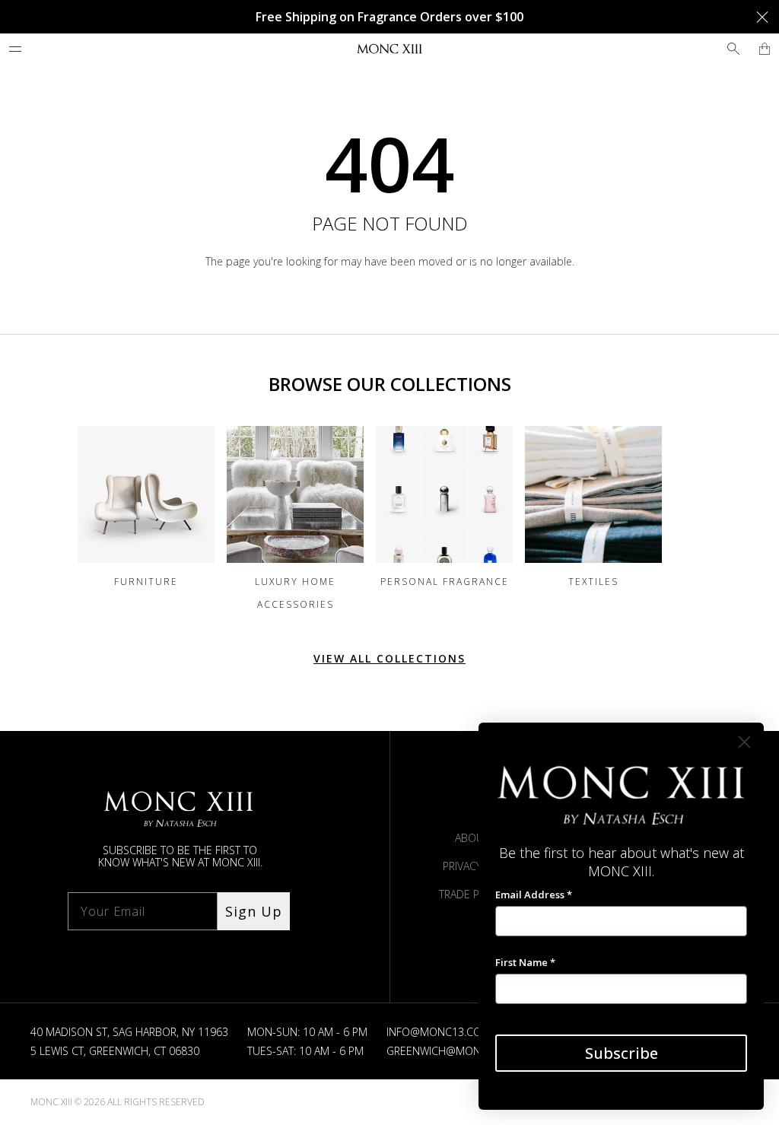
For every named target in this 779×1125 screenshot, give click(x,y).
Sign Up (253, 911)
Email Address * (533, 894)
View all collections (389, 658)
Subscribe (621, 1053)
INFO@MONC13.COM (438, 1032)
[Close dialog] (744, 742)
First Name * (525, 962)
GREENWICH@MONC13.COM (456, 1051)
